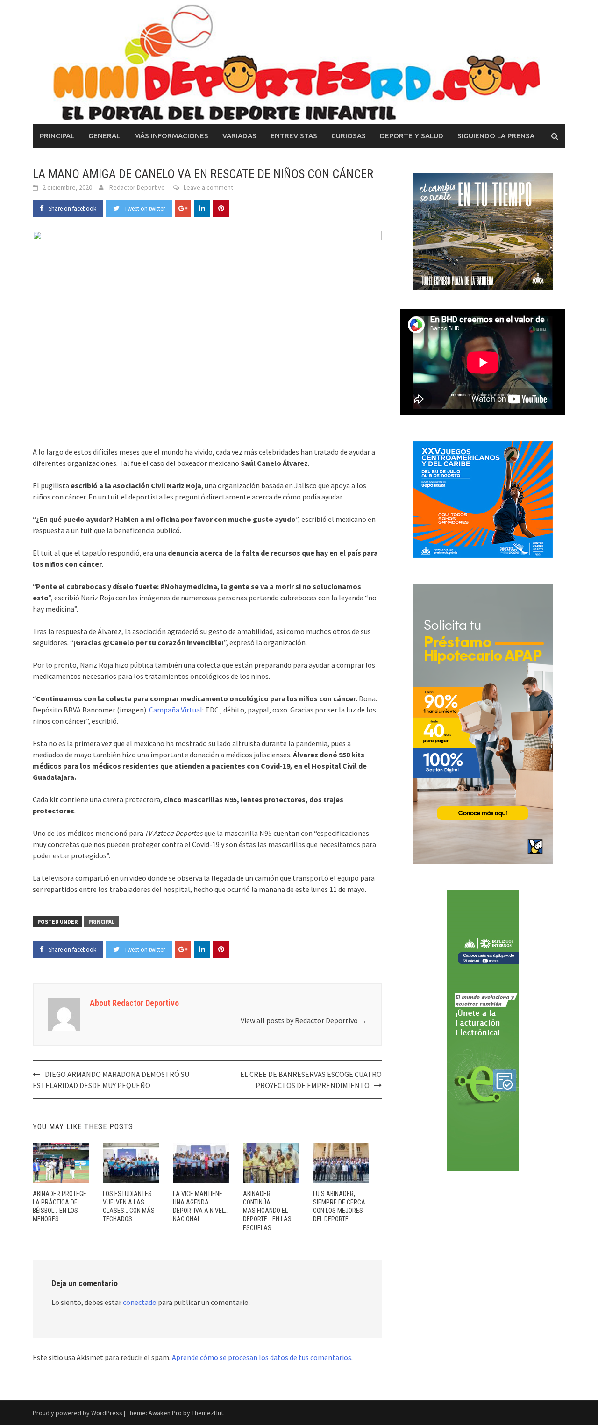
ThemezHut (207, 1413)
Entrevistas (294, 136)
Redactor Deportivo (137, 187)
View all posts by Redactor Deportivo (304, 1020)
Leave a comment (208, 187)
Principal (57, 136)
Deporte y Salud (411, 136)
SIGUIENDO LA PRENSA (495, 136)
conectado (140, 1302)
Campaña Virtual (175, 709)
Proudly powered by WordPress (77, 1413)
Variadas (239, 136)
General (104, 136)
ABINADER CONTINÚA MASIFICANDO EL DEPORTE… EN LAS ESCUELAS (267, 1211)
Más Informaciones (171, 136)
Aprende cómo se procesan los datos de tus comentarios (261, 1357)
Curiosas (348, 136)
